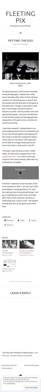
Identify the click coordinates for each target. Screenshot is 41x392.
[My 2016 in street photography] (27, 244)
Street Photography (22, 44)
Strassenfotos (8, 269)
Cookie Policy (11, 383)
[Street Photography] (9, 244)
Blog (14, 44)
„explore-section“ (9, 156)
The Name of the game (31, 365)
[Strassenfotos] (9, 262)
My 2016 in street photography (26, 252)
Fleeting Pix (20, 18)
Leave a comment (26, 281)
